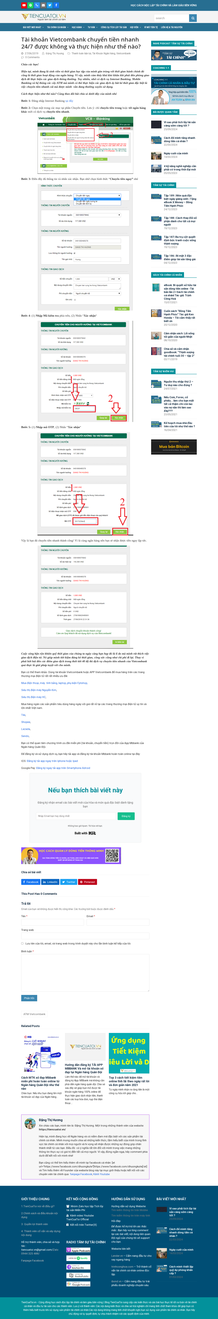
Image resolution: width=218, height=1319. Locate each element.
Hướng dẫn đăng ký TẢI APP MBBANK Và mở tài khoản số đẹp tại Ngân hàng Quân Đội (84, 1068)
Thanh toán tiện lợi (81, 53)
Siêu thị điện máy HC (33, 697)
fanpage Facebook (81, 1174)
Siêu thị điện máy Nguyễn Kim (38, 690)
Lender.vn (117, 1255)
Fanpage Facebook (32, 1260)
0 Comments (32, 57)
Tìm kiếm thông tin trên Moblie (129, 1210)
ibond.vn (116, 1281)
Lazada (25, 729)
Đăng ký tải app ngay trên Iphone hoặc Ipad (52, 761)
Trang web (27, 930)
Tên (24, 916)
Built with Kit (85, 833)
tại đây (69, 100)
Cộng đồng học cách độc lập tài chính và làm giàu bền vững (71, 1302)
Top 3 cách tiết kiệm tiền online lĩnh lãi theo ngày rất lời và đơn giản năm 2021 (129, 1081)
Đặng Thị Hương (55, 53)
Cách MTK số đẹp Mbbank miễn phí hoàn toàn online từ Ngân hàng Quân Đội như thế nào (40, 1083)
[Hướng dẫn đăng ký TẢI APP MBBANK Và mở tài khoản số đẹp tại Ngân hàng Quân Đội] (85, 1046)
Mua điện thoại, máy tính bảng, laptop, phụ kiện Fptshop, (54, 683)
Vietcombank (123, 53)
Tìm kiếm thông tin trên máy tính (130, 1215)
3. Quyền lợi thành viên (34, 1224)
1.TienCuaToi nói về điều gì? (37, 1206)
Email (91, 916)
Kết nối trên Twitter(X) (83, 1224)
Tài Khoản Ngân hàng (103, 53)
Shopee (25, 722)
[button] (30, 882)
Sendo (25, 736)
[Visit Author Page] (30, 1123)
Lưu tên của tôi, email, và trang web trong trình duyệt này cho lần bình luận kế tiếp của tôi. (78, 943)
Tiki (23, 715)
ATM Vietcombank (34, 1014)
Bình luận (27, 951)
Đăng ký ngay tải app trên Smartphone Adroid (63, 768)
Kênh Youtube (101, 1174)
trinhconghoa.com (122, 1266)
